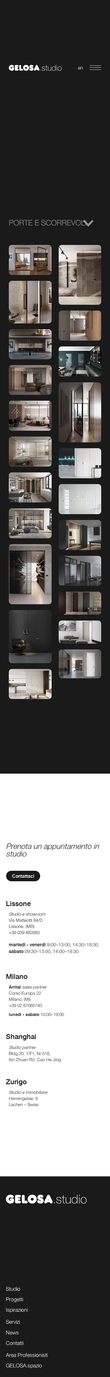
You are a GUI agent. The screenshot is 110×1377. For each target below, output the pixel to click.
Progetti (14, 1299)
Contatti (14, 1343)
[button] (55, 222)
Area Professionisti (27, 1355)
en (80, 67)
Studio (13, 1289)
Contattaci (23, 876)
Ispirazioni (17, 1310)
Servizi (13, 1322)
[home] (34, 68)
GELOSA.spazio (24, 1365)
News (12, 1332)
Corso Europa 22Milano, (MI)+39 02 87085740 (25, 999)
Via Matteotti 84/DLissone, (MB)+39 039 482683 (26, 926)
